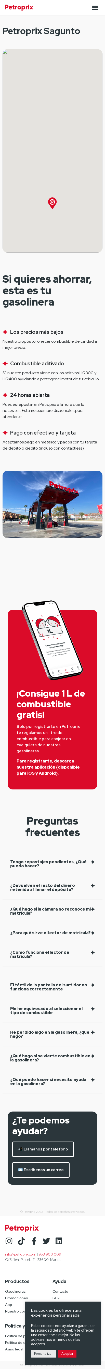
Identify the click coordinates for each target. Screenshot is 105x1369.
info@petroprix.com (20, 1254)
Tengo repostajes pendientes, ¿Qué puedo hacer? (48, 864)
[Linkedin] (59, 1241)
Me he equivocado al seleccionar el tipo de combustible (46, 1010)
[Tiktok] (21, 1241)
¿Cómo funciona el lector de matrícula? (39, 954)
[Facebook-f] (34, 1241)
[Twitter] (46, 1241)
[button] (95, 7)
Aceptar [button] (67, 1353)
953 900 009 (49, 1254)
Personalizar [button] (43, 1353)
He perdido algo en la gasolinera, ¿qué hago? (49, 1034)
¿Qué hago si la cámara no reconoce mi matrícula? (50, 911)
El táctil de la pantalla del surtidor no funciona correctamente (48, 987)
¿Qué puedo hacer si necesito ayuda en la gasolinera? (48, 1081)
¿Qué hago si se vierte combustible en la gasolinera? (50, 1058)
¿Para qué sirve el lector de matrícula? (50, 932)
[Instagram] (9, 1241)
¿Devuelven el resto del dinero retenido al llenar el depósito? (42, 887)
